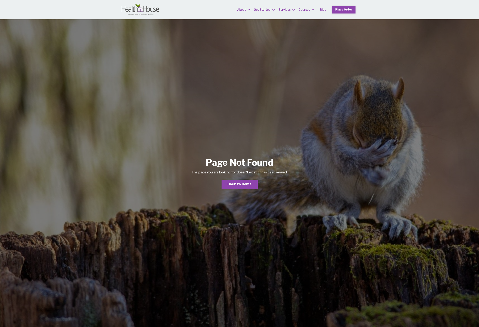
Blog (323, 9)
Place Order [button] (343, 9)
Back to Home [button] (240, 184)
